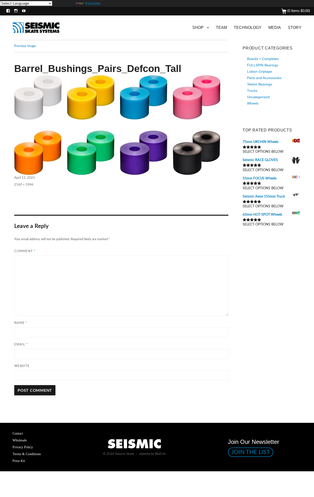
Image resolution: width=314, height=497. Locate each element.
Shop (198, 27)
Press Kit (19, 461)
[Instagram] (15, 11)
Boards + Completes (263, 59)
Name (20, 323)
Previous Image (25, 46)
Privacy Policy (23, 447)
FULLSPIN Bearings (262, 65)
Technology (248, 27)
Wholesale (20, 440)
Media (274, 27)
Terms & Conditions (27, 454)
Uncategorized (258, 97)
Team (221, 27)
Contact (18, 433)
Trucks (252, 91)
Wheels (253, 103)
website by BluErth (152, 454)
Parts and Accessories (264, 78)
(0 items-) (298, 11)
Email (21, 344)
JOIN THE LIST (250, 452)
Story (294, 27)
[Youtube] (23, 11)
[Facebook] (7, 11)
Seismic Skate (124, 454)
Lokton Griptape (259, 71)
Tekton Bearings (259, 84)
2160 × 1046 (23, 184)
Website (22, 366)
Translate (92, 3)
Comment (25, 251)
